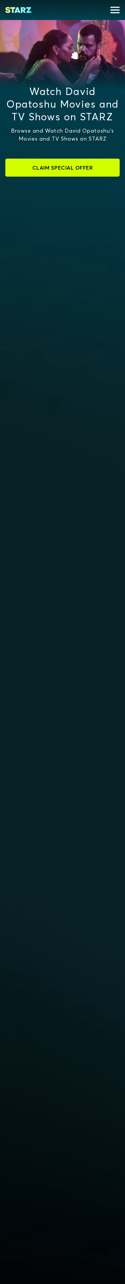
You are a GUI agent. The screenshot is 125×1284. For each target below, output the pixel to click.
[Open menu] (115, 10)
